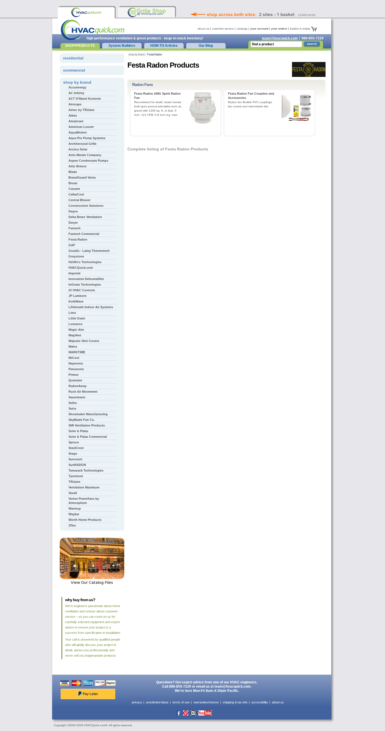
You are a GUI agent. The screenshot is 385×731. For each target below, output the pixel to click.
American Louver (81, 126)
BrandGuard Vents (82, 177)
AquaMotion (77, 132)
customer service (223, 28)
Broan (73, 183)
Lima (72, 312)
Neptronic (75, 363)
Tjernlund (75, 476)
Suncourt (75, 459)
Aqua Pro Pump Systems (86, 138)
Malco (72, 346)
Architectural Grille (82, 143)
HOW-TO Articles (164, 46)
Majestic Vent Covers (83, 341)
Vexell (72, 493)
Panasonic (76, 369)
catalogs (241, 28)
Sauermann (76, 397)
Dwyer (73, 222)
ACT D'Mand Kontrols (84, 98)
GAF (71, 245)
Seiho (72, 403)
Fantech (74, 228)
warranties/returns (206, 702)
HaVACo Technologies (84, 262)
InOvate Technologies (84, 284)
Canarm (74, 188)
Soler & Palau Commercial (87, 436)
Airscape (74, 104)
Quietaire (75, 380)
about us (203, 28)
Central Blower (79, 200)
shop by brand (136, 54)
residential (73, 58)
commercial (74, 70)
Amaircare (75, 121)
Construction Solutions (85, 205)
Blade (72, 172)
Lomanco (75, 324)
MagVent (74, 335)
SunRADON (77, 464)
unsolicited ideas (157, 702)
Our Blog (206, 46)
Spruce (73, 442)
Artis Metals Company (84, 155)
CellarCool (76, 194)
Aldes (72, 115)
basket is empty (300, 28)
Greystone (76, 256)
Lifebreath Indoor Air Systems (90, 307)
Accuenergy (77, 87)
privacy (137, 702)
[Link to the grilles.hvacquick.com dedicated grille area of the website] (146, 12)
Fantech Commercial (83, 233)
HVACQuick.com (80, 267)
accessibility (259, 702)
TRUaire (74, 481)
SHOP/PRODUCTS (80, 46)
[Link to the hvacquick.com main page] (86, 12)
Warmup (74, 508)
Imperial (74, 273)
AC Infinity (76, 93)
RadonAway (77, 386)
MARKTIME (76, 352)
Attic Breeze (77, 166)
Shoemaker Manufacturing (88, 414)
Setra (72, 408)
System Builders (122, 46)
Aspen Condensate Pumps (88, 160)
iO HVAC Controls (81, 290)
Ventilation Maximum (83, 487)
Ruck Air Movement (83, 391)
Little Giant (76, 318)
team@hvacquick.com (280, 38)
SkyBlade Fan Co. (81, 419)
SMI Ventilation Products (86, 425)
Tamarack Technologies (85, 470)
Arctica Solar (77, 149)
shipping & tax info (235, 702)
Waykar (73, 514)
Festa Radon (77, 239)
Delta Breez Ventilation (85, 217)
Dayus (73, 211)
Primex (73, 374)
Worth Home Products (84, 519)
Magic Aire (76, 329)
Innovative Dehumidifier (86, 279)
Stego (72, 453)
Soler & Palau (78, 431)
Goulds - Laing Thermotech (89, 250)
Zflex (72, 525)
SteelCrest (76, 448)
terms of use (181, 702)
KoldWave (75, 301)
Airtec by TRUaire (81, 110)
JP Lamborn (77, 295)
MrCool (73, 357)
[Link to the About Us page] (265, 6)
